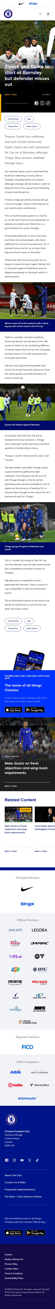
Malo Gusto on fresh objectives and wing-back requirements (16, 829)
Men (29, 119)
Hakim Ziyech (32, 126)
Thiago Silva (13, 126)
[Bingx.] (33, 3)
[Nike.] (22, 3)
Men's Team (11, 95)
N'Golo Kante (13, 119)
